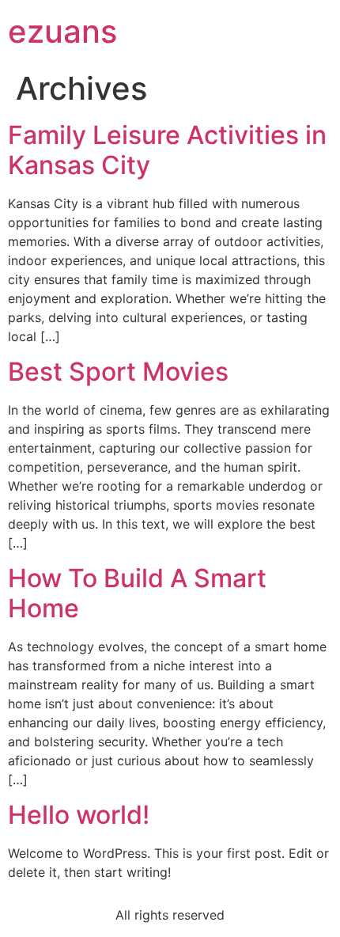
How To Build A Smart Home (137, 593)
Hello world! (78, 814)
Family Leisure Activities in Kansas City (167, 149)
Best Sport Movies (118, 371)
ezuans (62, 31)
